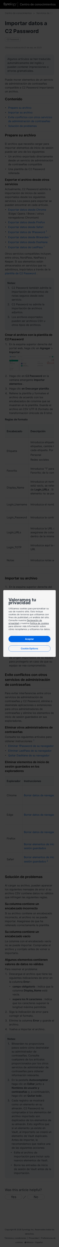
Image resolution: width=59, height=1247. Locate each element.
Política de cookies (39, 623)
